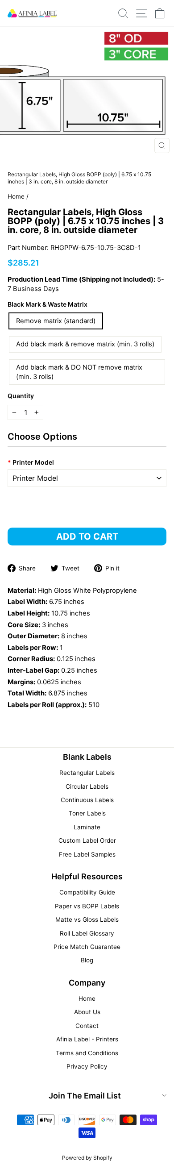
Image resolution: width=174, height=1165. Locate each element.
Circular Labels (87, 786)
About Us (87, 1011)
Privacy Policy (87, 1066)
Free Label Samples (87, 854)
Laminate (87, 827)
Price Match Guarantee (87, 946)
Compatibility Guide (87, 892)
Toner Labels (87, 813)
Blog (87, 960)
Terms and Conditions (87, 1053)
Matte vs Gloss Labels (87, 919)
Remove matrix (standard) (55, 321)
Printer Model (31, 462)
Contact (87, 1025)
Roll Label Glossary (87, 933)
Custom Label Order (87, 840)
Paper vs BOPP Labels (87, 906)
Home (16, 196)
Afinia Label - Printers (87, 1039)
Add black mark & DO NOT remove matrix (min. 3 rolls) (79, 372)
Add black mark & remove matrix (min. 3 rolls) (85, 344)
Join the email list (85, 1095)
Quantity (21, 395)
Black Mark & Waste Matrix (47, 304)
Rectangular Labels (87, 772)
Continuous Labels (87, 799)
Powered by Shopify (87, 1157)
